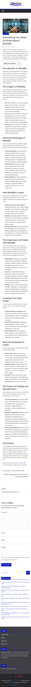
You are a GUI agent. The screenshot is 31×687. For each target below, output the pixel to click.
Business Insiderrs (19, 463)
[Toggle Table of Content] (18, 63)
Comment (4, 512)
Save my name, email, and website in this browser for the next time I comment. (15, 559)
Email (3, 540)
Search (28, 572)
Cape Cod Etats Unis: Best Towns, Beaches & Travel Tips (15, 606)
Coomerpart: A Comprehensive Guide (13, 470)
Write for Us (4, 644)
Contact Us (4, 641)
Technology (5, 33)
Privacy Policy (4, 634)
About (2, 637)
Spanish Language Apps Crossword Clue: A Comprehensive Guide (16, 475)
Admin (13, 46)
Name (3, 533)
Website (3, 547)
